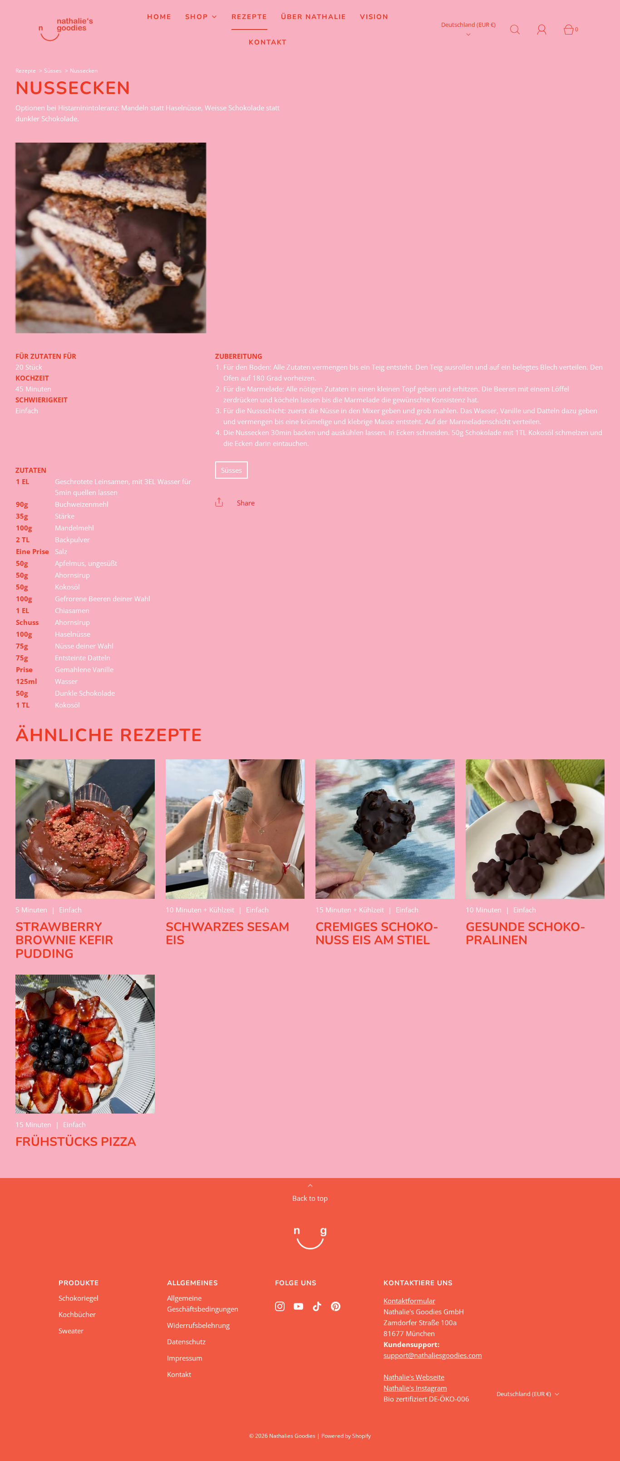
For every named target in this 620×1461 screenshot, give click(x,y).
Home (159, 16)
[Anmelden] (547, 30)
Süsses (53, 70)
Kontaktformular (409, 1300)
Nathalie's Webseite (414, 1377)
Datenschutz (186, 1341)
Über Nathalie (313, 16)
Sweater (71, 1330)
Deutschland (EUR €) (468, 24)
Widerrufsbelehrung (198, 1325)
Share (246, 502)
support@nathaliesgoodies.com (433, 1355)
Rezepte (249, 16)
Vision (374, 16)
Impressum (184, 1357)
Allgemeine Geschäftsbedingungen (202, 1303)
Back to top (310, 1198)
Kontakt (268, 42)
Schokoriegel (78, 1298)
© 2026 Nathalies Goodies (282, 1436)
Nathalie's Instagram (415, 1387)
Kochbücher (77, 1314)
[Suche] (520, 30)
